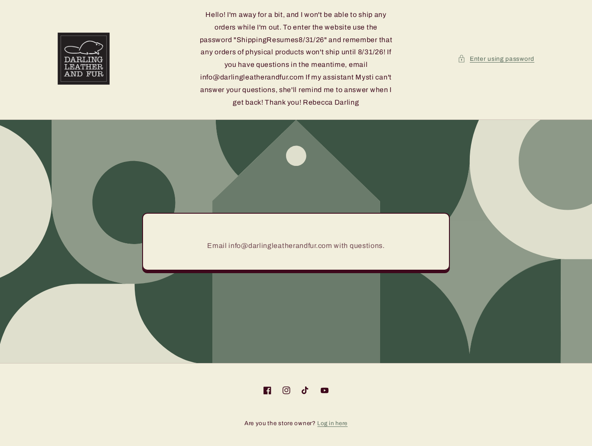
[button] (496, 58)
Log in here (332, 423)
